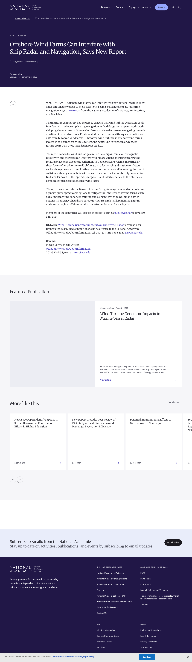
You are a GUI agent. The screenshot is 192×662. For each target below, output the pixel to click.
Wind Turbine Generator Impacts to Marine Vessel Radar (91, 224)
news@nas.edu (134, 232)
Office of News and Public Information (68, 248)
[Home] (11, 18)
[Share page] (13, 104)
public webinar (123, 212)
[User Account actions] (173, 7)
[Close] (188, 657)
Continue (147, 657)
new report (74, 110)
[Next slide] (20, 480)
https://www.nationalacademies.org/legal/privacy (73, 656)
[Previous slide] (13, 480)
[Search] (179, 7)
